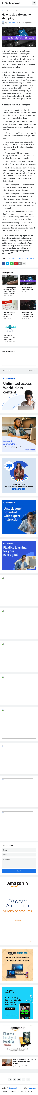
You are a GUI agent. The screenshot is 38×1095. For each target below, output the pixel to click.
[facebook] (10, 1079)
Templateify (13, 1088)
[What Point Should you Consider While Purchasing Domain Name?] (7, 1062)
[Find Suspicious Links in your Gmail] (10, 305)
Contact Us (22, 1091)
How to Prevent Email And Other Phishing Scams (27, 314)
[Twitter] (7, 263)
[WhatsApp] (12, 263)
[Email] (20, 263)
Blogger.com (31, 1088)
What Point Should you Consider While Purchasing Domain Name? (24, 1061)
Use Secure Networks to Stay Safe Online (9, 337)
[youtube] (19, 1079)
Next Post (31, 370)
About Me (31, 1091)
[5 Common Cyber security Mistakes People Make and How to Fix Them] (10, 280)
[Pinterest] (16, 263)
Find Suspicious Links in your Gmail (9, 314)
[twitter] (14, 1079)
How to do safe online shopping (27, 288)
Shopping (30, 258)
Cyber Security (12, 11)
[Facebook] (3, 263)
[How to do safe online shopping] (28, 280)
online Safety (21, 258)
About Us (13, 1091)
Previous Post (7, 370)
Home (4, 11)
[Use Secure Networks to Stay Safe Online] (10, 328)
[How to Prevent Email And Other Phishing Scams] (28, 305)
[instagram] (23, 1079)
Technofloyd (12, 3)
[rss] (28, 1079)
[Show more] (24, 263)
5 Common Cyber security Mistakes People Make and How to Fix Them (9, 290)
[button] (2, 3)
